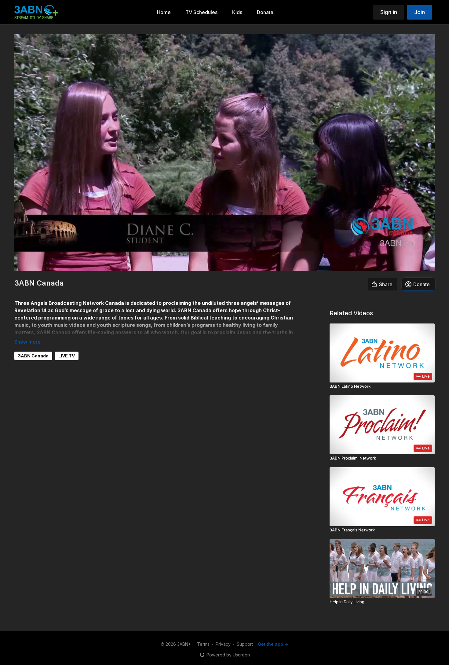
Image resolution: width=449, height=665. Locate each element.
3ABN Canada (33, 355)
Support (245, 644)
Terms (203, 644)
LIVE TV (66, 355)
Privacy (223, 644)
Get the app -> (273, 644)
